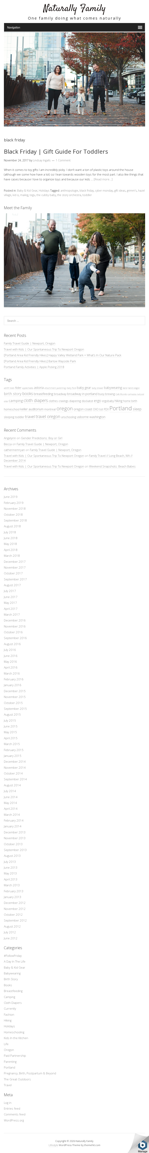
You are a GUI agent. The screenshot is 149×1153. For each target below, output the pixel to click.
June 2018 (10, 538)
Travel (8, 1085)
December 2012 (15, 903)
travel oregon (48, 416)
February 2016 (13, 679)
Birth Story (11, 979)
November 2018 (15, 508)
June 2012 (10, 938)
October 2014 (13, 773)
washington (97, 417)
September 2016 (15, 638)
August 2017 (12, 585)
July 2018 (10, 532)
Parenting (10, 1062)
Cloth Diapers (13, 1003)
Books (8, 985)
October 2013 (13, 844)
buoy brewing (106, 394)
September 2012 (15, 920)
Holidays (44, 190)
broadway (60, 394)
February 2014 (13, 820)
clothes (53, 401)
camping (16, 400)
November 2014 (15, 767)
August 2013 (12, 856)
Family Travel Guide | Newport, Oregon (29, 343)
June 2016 (10, 656)
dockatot (87, 401)
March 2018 (12, 556)
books (27, 393)
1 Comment (63, 160)
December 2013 (15, 832)
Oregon (9, 1050)
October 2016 (13, 632)
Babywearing (12, 973)
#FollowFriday (13, 956)
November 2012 (15, 909)
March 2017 (12, 614)
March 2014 (12, 815)
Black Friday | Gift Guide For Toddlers (56, 151)
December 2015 (15, 691)
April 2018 (10, 550)
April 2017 (10, 609)
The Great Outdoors (17, 1079)
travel (30, 416)
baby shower (97, 388)
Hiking (7, 1020)
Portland (120, 408)
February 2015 (13, 750)
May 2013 (10, 873)
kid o (16, 195)
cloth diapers (36, 400)
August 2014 (12, 785)
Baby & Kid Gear (27, 190)
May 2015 (10, 732)
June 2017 (10, 597)
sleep (137, 408)
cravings (63, 401)
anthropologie (69, 190)
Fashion (9, 1014)
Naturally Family (74, 8)
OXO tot (98, 409)
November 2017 (15, 567)
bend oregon (134, 388)
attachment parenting (55, 388)
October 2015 (13, 703)
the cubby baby (46, 195)
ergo (97, 400)
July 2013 (10, 862)
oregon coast (83, 409)
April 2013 (10, 879)
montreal (50, 409)
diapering (75, 401)
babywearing (113, 387)
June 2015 (10, 726)
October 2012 (13, 914)
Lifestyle (53, 1145)
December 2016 (15, 620)
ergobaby (108, 401)
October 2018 (13, 514)
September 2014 (15, 779)
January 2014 (12, 826)
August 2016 (12, 644)
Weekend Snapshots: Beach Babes (112, 466)
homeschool (12, 409)
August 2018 (12, 526)
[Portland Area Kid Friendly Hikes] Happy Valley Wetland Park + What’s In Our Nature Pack (62, 355)
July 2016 (10, 650)
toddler (87, 195)
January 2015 (12, 756)
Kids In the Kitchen (16, 1038)
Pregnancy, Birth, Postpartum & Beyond (30, 1073)
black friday (87, 190)
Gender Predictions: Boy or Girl (41, 438)
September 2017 (15, 579)
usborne (83, 417)
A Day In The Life (14, 961)
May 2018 (10, 544)
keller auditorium (31, 409)
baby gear (84, 387)
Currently (10, 1008)
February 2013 (13, 891)
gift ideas (120, 190)
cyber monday (104, 190)
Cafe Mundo (121, 394)
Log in (7, 1103)
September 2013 (15, 850)
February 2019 (13, 503)
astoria (39, 387)
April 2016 (10, 667)
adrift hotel (9, 388)
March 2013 (12, 885)
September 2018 (15, 520)
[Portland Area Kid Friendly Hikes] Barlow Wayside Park (40, 361)
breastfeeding (43, 394)
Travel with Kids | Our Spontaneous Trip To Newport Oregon (44, 349)
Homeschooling (14, 1032)
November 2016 (15, 626)
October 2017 (13, 573)
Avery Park (71, 388)
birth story (13, 393)
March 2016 (12, 673)
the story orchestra (69, 195)
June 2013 (10, 867)
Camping (9, 997)
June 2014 (10, 797)
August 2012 (12, 926)
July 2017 (10, 591)
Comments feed (14, 1114)
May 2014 (10, 803)
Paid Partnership (15, 1055)
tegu (32, 195)
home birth (130, 401)
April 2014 (10, 809)
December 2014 (15, 761)
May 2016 (10, 661)
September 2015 (15, 709)
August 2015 (12, 714)
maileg (24, 195)
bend (125, 388)
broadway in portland (82, 394)
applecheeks (27, 388)
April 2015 (10, 738)
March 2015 (12, 744)
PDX (106, 409)
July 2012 (10, 932)
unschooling (68, 417)
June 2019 (10, 497)
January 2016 (12, 685)
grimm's (132, 190)
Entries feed (12, 1108)
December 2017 (15, 562)
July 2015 (10, 720)
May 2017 (10, 603)
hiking (118, 400)
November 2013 (15, 838)
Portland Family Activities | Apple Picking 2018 (34, 367)
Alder (18, 388)
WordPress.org (14, 1120)
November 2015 (15, 697)
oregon (64, 408)
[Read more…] (103, 179)
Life (6, 1044)
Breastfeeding (13, 991)
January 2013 (12, 897)
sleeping (9, 417)
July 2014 (10, 791)
